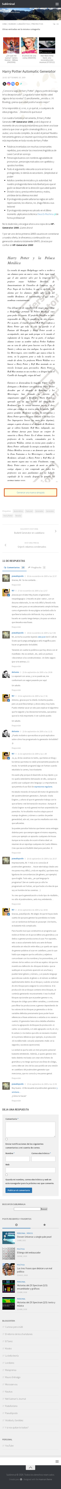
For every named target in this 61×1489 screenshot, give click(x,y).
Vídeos (30, 1233)
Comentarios (15, 567)
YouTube (9, 1445)
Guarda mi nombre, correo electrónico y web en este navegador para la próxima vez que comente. (29, 1181)
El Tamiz (9, 1341)
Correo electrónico (41, 1153)
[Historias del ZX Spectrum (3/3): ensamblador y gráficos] (8, 1286)
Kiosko (8, 1348)
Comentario (11, 1118)
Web (7, 1164)
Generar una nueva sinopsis (30, 492)
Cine (4, 23)
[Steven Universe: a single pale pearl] (8, 1238)
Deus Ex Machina (45, 214)
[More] (17, 84)
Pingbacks (38, 567)
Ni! (13, 590)
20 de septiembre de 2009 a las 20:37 (42, 858)
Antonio (15, 672)
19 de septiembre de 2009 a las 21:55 (42, 1084)
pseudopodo (18, 576)
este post (42, 637)
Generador (39, 511)
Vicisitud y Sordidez (14, 1420)
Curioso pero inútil (14, 1326)
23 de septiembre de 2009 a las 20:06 (37, 672)
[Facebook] (13, 84)
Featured (29, 511)
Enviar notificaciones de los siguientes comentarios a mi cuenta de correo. (24, 1145)
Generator (50, 511)
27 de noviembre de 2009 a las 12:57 (32, 590)
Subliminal (8, 4)
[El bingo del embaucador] (8, 1253)
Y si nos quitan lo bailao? (17, 1427)
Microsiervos (11, 1384)
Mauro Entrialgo (12, 1377)
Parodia (18, 515)
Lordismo (9, 1362)
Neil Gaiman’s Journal (15, 1398)
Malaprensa (10, 1370)
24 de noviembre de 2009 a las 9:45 (41, 633)
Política (21, 1249)
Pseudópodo (11, 1413)
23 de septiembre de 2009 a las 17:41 (33, 696)
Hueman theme (45, 1479)
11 (57, 23)
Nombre (10, 1153)
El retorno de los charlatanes (18, 1334)
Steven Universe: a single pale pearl (34, 1236)
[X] (4, 84)
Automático (18, 511)
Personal (21, 1233)
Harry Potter (8, 515)
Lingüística (23, 23)
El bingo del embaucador (29, 1252)
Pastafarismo (11, 1405)
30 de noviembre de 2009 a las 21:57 (42, 576)
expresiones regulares (43, 786)
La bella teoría (12, 1355)
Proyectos (37, 23)
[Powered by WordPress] (21, 1479)
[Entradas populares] (44, 1225)
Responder (16, 585)
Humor (12, 23)
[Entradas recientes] (16, 1225)
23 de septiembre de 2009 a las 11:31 (37, 731)
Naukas (8, 1391)
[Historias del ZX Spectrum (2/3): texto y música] (8, 1303)
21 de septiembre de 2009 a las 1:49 (32, 754)
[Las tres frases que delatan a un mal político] (8, 1269)
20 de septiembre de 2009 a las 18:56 (33, 910)
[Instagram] (8, 84)
